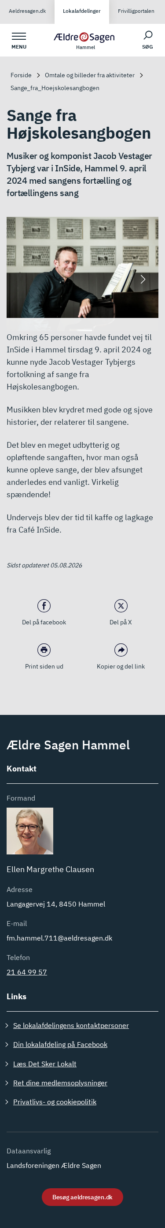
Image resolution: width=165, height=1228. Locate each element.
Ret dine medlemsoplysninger (60, 1082)
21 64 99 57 (27, 971)
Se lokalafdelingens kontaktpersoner (71, 1025)
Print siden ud (44, 666)
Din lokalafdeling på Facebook (60, 1044)
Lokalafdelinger (82, 11)
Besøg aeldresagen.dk (82, 1197)
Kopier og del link (121, 666)
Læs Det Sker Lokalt (45, 1063)
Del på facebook (44, 622)
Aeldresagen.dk (27, 11)
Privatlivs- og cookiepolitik (54, 1101)
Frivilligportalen (136, 11)
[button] (143, 279)
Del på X (121, 622)
